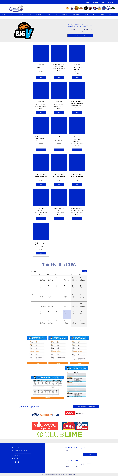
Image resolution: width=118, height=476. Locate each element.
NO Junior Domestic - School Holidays (77, 141)
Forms (75, 464)
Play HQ (83, 464)
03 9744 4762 (17, 455)
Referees (68, 464)
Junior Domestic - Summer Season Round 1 (77, 209)
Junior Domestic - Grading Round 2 (59, 175)
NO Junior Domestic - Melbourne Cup (41, 209)
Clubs (67, 463)
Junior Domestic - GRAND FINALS (41, 138)
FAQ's (75, 463)
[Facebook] (13, 462)
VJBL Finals (41, 67)
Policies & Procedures (86, 463)
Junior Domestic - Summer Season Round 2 (41, 244)
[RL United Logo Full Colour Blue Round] (95, 8)
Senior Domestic (41, 104)
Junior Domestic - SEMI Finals (59, 65)
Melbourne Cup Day (59, 209)
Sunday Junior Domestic (77, 68)
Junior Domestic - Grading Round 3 (77, 175)
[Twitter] (18, 462)
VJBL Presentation (59, 138)
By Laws (75, 466)
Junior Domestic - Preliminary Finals (77, 102)
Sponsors (68, 466)
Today (85, 271)
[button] (14, 14)
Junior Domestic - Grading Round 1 (41, 175)
